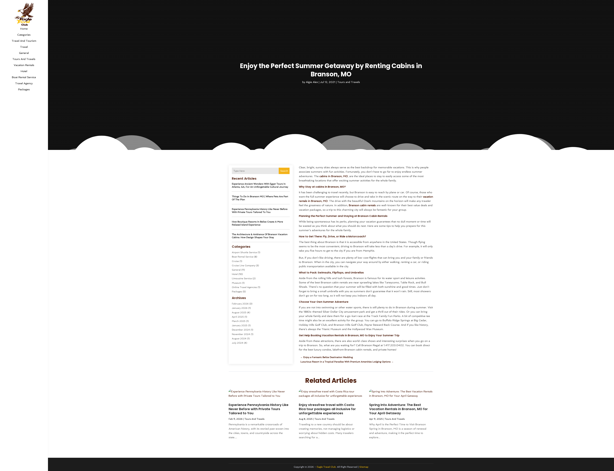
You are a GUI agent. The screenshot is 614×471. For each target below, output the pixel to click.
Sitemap (363, 467)
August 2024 (239, 338)
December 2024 (241, 329)
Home (24, 28)
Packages (24, 89)
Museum (236, 283)
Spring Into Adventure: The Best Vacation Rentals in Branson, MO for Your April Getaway (398, 409)
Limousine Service (242, 278)
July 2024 (237, 343)
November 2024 (241, 334)
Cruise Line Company (243, 265)
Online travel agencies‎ (244, 287)
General (24, 52)
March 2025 (238, 321)
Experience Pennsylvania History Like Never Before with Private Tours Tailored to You (258, 409)
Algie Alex (312, 82)
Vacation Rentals (24, 65)
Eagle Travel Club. (326, 467)
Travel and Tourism (24, 40)
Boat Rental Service (24, 77)
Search (284, 171)
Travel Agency (24, 83)
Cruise (235, 261)
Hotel (24, 71)
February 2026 (240, 303)
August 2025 (239, 312)
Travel (24, 46)
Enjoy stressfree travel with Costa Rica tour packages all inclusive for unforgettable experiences (327, 409)
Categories (24, 34)
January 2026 (240, 308)
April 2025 (238, 316)
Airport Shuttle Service (244, 252)
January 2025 (239, 325)
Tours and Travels (23, 59)
